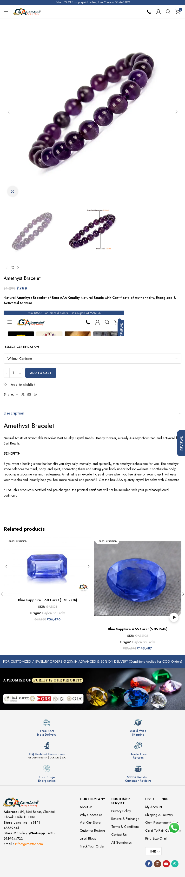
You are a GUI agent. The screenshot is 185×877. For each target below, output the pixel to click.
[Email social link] (29, 394)
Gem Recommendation (161, 822)
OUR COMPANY (92, 799)
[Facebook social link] (17, 394)
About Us (86, 807)
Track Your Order (92, 846)
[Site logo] (27, 11)
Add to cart (41, 373)
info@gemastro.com (29, 843)
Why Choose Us (91, 814)
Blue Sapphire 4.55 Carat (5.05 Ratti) (137, 629)
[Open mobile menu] (6, 11)
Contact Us (118, 834)
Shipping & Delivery (159, 814)
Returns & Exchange (125, 818)
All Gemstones (121, 842)
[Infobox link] (47, 727)
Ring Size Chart (156, 838)
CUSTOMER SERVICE (120, 801)
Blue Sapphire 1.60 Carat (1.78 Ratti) (47, 600)
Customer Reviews (92, 830)
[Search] (168, 11)
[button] (8, 112)
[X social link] (23, 394)
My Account (153, 807)
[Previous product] (6, 268)
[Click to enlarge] (12, 191)
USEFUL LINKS (156, 799)
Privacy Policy (121, 811)
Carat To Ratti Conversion (163, 830)
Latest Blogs (88, 838)
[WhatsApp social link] (35, 394)
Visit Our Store (90, 822)
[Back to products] (12, 268)
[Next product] (18, 268)
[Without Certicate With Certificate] (92, 359)
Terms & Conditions (125, 826)
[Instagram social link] (157, 863)
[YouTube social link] (166, 863)
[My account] (158, 11)
